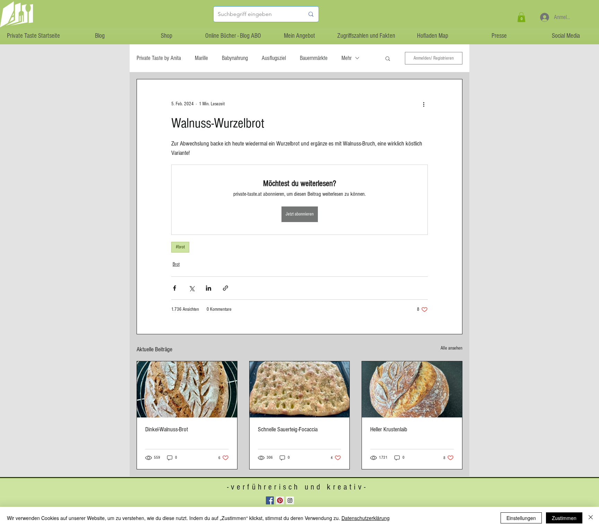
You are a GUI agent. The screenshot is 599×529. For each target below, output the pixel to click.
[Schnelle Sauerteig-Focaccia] (300, 389)
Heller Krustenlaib (388, 429)
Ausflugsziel (274, 58)
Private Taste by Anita (159, 58)
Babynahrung (235, 58)
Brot (176, 264)
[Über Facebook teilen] (174, 288)
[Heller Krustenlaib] (412, 389)
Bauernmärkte (314, 58)
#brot (180, 247)
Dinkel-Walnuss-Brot (166, 429)
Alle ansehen (451, 348)
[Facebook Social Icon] (270, 500)
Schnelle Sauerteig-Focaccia (288, 429)
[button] (521, 17)
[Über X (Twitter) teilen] (191, 288)
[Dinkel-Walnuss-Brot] (187, 389)
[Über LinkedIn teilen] (208, 288)
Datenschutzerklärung (365, 517)
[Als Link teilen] (225, 288)
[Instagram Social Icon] (290, 500)
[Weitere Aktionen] (423, 104)
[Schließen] (591, 517)
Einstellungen (521, 517)
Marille (201, 58)
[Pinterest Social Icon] (280, 500)
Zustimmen (564, 517)
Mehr (346, 58)
